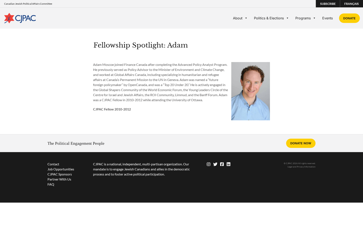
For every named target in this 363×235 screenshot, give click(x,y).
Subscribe (328, 3)
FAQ (50, 184)
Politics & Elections (269, 18)
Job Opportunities (60, 169)
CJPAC (20, 18)
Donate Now (300, 143)
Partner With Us (59, 179)
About (237, 18)
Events (327, 18)
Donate (349, 18)
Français (351, 3)
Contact (53, 164)
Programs (303, 18)
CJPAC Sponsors (59, 174)
